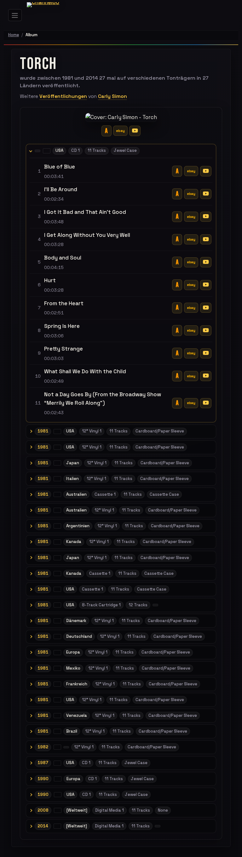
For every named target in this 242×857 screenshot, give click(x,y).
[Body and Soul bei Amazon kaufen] (177, 262)
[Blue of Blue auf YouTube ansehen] (205, 171)
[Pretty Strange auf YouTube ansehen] (205, 353)
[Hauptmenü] (15, 15)
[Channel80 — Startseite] (47, 15)
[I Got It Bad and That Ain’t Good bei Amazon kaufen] (177, 216)
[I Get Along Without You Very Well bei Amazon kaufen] (177, 239)
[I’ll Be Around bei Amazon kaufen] (177, 193)
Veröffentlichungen (63, 96)
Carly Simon (112, 96)
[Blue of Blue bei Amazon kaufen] (177, 171)
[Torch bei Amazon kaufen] (106, 130)
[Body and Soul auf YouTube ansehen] (205, 262)
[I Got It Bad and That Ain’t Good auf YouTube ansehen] (205, 217)
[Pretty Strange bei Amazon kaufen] (177, 353)
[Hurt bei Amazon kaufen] (177, 284)
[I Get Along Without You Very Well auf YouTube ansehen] (205, 239)
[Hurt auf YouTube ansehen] (205, 285)
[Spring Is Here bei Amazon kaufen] (177, 330)
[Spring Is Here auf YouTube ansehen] (205, 330)
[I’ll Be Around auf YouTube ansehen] (205, 194)
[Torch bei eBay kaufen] (120, 131)
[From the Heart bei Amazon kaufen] (177, 307)
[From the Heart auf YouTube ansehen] (205, 308)
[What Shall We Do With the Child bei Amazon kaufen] (177, 376)
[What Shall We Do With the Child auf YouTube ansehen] (205, 376)
